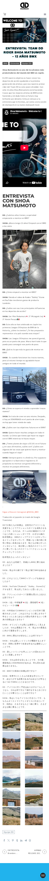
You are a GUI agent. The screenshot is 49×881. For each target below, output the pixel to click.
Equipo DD (27, 63)
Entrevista (14, 63)
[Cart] (4, 14)
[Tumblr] (17, 840)
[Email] (43, 875)
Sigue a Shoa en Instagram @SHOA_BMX (20, 512)
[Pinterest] (13, 840)
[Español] (1, 867)
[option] (1, 864)
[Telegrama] (25, 840)
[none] (1, 864)
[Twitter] (8, 840)
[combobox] (1, 867)
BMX (5, 63)
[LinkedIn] (21, 840)
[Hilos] (30, 840)
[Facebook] (4, 840)
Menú (45, 14)
